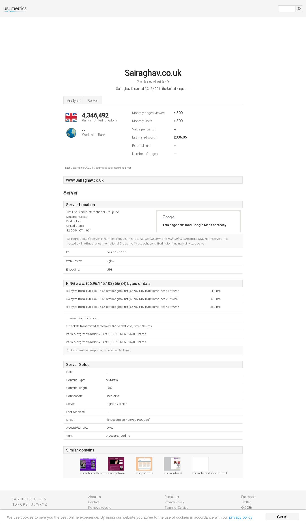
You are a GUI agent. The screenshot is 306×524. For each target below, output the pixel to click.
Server (92, 100)
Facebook (248, 497)
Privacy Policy (174, 502)
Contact (93, 502)
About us (94, 497)
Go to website (151, 81)
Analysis (73, 100)
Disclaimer (172, 497)
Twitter (246, 502)
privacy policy (240, 517)
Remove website (99, 507)
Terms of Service (176, 507)
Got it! (282, 517)
